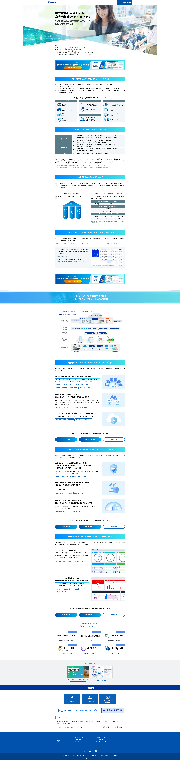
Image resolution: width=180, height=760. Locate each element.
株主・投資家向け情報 (100, 737)
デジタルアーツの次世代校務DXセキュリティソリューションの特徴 (75, 55)
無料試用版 (114, 439)
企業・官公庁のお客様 (79, 737)
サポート (76, 744)
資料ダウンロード (90, 439)
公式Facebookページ (90, 751)
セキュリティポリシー (105, 755)
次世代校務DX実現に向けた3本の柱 (66, 51)
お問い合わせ (66, 439)
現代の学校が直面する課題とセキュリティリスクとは (71, 47)
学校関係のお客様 (78, 739)
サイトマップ (66, 755)
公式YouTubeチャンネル (95, 751)
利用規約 (115, 755)
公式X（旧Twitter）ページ (84, 751)
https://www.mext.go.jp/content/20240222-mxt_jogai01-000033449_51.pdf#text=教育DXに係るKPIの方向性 (96, 243)
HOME (76, 734)
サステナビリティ (99, 739)
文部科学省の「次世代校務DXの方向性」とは (69, 49)
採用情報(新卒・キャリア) (101, 741)
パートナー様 (77, 746)
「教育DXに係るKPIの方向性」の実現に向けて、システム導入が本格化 (76, 53)
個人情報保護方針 (94, 755)
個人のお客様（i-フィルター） (81, 741)
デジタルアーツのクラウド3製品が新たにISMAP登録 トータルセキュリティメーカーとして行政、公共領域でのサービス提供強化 (89, 727)
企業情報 (97, 734)
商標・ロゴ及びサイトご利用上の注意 (79, 755)
